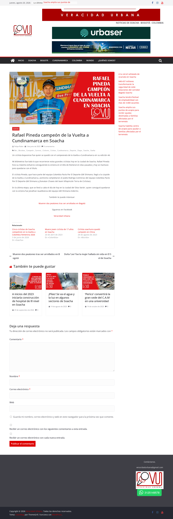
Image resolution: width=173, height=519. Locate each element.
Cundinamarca (60, 60)
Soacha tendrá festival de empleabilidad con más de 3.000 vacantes (129, 100)
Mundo (90, 60)
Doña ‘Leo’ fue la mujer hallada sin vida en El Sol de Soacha (87, 256)
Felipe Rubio (18, 146)
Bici (15, 150)
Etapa (80, 150)
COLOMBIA (77, 60)
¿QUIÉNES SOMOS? (106, 60)
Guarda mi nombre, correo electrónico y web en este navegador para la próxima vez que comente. (63, 416)
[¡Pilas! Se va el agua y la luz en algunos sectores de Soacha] (62, 274)
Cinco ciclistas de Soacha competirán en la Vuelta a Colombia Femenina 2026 (23, 232)
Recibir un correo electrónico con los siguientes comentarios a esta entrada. (48, 428)
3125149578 (152, 492)
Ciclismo (46, 150)
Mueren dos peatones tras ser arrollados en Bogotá (62, 203)
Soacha (15, 129)
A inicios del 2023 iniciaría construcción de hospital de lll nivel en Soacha (25, 299)
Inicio (21, 60)
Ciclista (53, 150)
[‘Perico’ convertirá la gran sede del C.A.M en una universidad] (98, 274)
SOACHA (32, 60)
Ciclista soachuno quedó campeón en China (89, 230)
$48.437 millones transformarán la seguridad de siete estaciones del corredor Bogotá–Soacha (129, 87)
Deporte (73, 150)
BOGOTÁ (44, 60)
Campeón (30, 150)
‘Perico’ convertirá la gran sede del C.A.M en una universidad (97, 297)
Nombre (14, 376)
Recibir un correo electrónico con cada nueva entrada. (37, 437)
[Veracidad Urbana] (12, 60)
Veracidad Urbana (62, 216)
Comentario (16, 339)
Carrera (38, 150)
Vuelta (92, 150)
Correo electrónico (19, 389)
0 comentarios (49, 146)
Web (11, 402)
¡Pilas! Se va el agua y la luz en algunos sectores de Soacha (61, 297)
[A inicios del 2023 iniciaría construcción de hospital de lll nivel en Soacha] (25, 274)
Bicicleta (22, 150)
